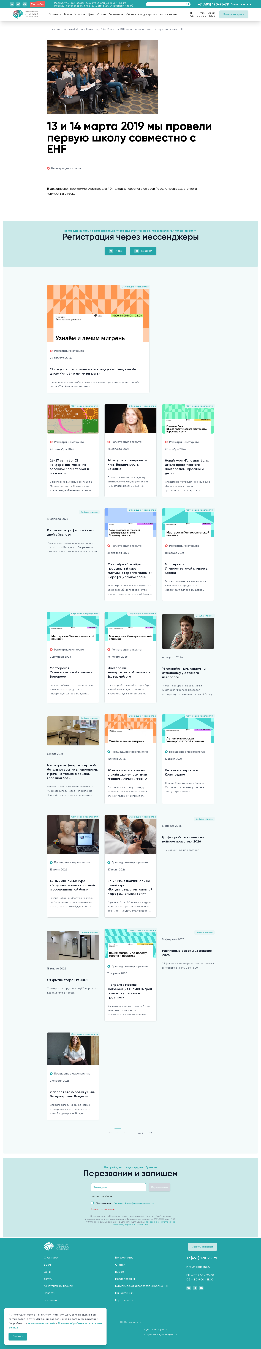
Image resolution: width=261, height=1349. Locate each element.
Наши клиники (124, 1293)
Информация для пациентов (161, 1334)
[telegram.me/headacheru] (18, 4)
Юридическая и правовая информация (141, 1286)
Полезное (114, 14)
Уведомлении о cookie (41, 1323)
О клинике (51, 1257)
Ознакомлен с (125, 1203)
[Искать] (188, 4)
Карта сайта (124, 1300)
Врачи (48, 1264)
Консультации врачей (58, 1286)
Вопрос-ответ (125, 1257)
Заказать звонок (241, 4)
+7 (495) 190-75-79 (213, 4)
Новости (49, 1293)
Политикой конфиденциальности (134, 1203)
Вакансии (50, 1300)
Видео (119, 1271)
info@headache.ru (198, 1266)
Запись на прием (234, 14)
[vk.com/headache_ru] (12, 4)
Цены (47, 1271)
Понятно (18, 1336)
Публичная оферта (155, 1329)
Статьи (120, 1264)
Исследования (125, 1278)
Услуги (78, 14)
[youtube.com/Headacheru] (25, 4)
